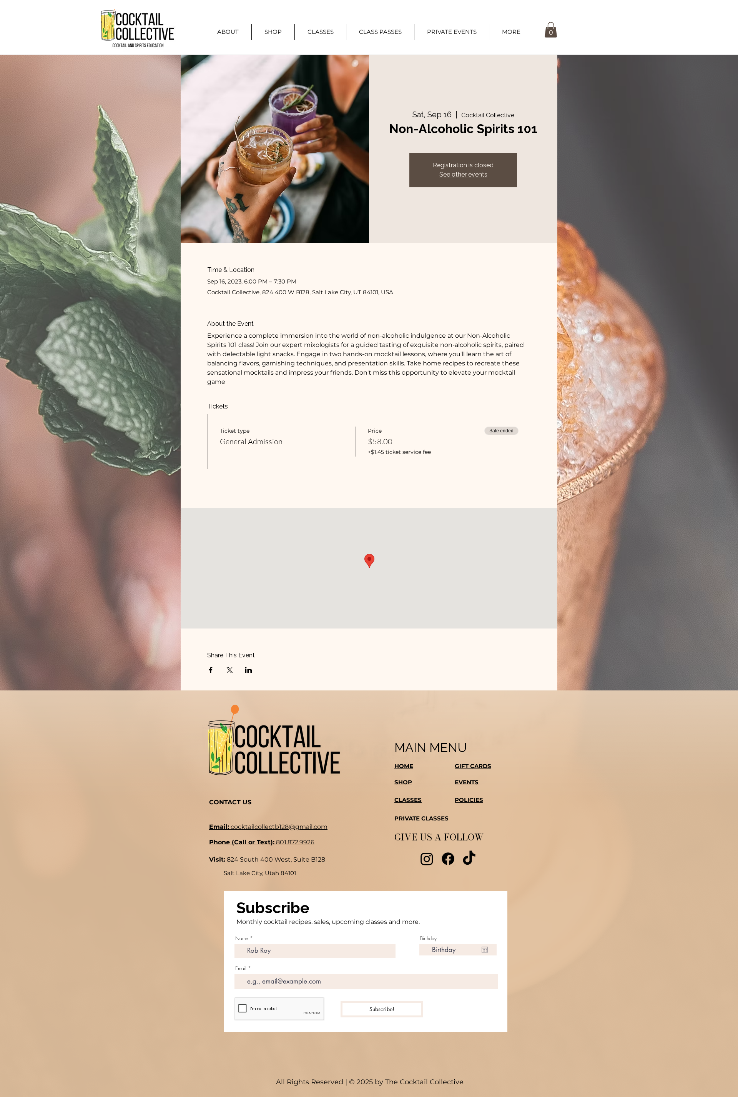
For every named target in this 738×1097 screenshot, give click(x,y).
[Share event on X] (229, 670)
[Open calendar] (485, 950)
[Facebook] (448, 858)
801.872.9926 (261, 842)
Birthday (428, 938)
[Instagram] (427, 858)
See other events (463, 174)
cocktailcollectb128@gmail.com (268, 826)
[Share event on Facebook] (210, 670)
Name (241, 938)
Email (240, 968)
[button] (511, 32)
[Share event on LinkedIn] (248, 670)
